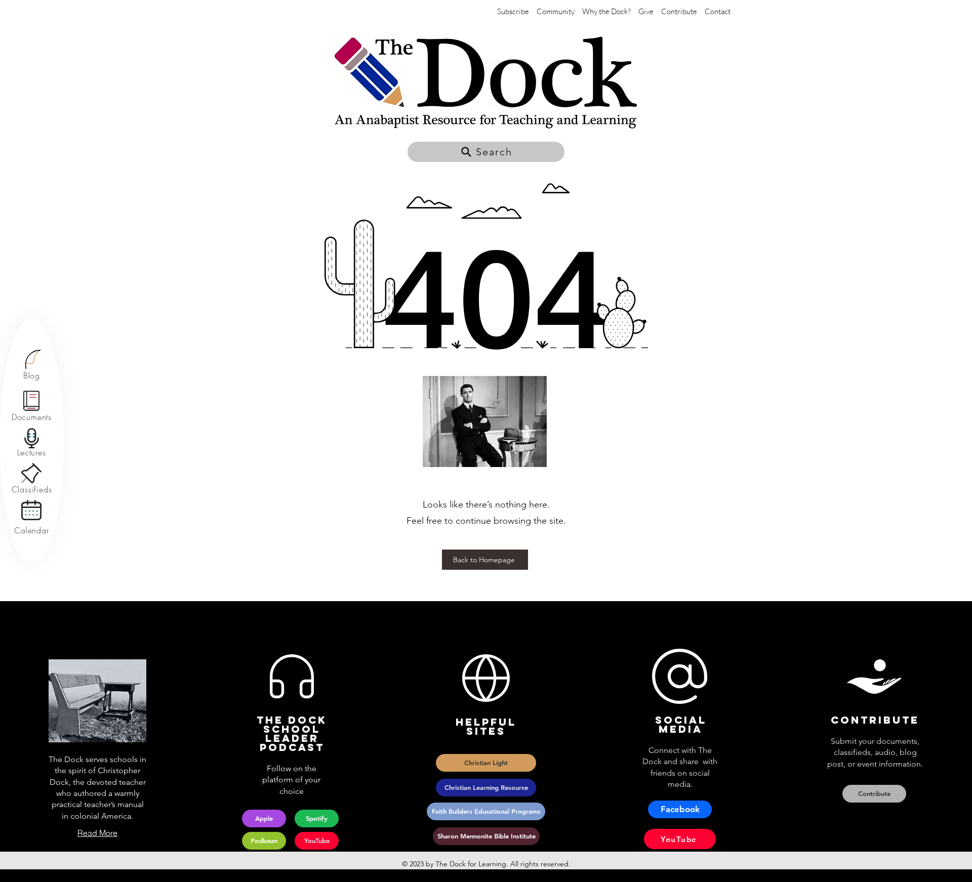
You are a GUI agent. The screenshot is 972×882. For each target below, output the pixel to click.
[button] (486, 152)
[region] (31, 365)
